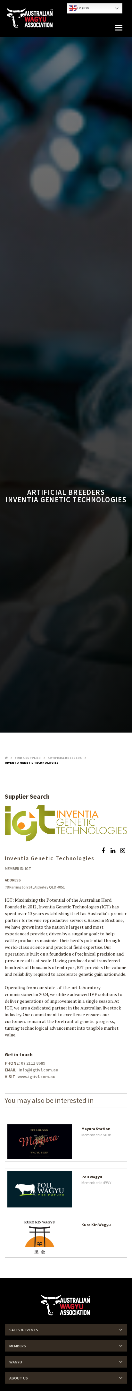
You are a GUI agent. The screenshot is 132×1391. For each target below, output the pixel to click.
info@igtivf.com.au (38, 1070)
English (83, 7)
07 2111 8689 (33, 1063)
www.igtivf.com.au (36, 1076)
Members (17, 1346)
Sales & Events (23, 1329)
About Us (18, 1378)
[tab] (66, 1329)
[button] (118, 28)
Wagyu (15, 1362)
